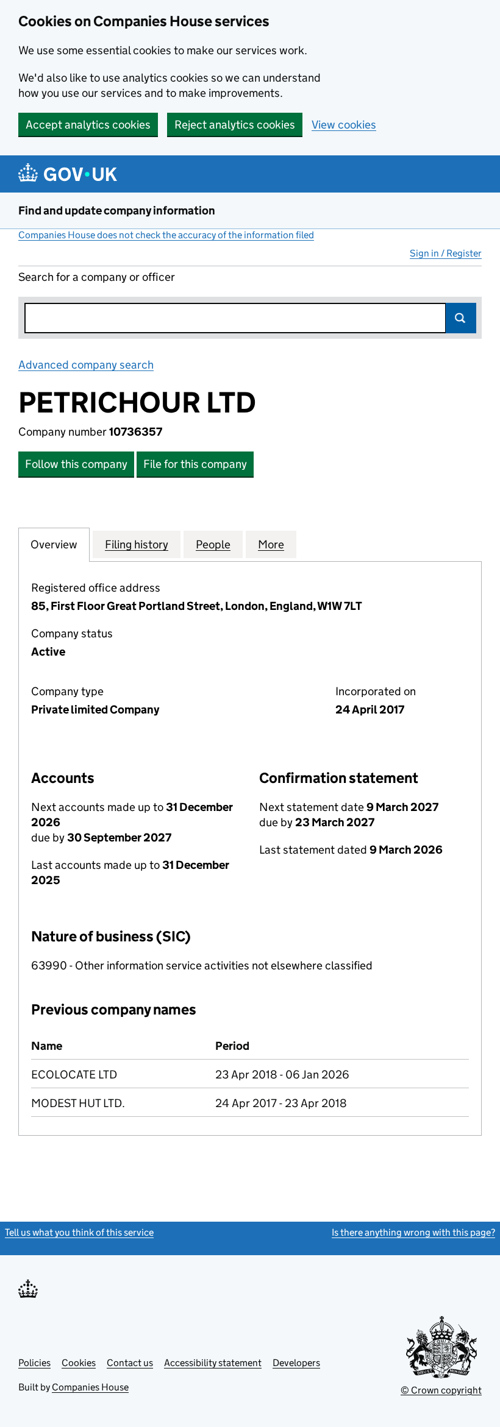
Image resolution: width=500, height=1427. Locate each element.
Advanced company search (86, 365)
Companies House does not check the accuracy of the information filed (166, 235)
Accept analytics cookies (88, 125)
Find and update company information (116, 211)
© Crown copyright (441, 1390)
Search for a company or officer (96, 277)
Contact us (130, 1363)
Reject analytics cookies (234, 125)
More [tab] (271, 544)
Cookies (79, 1363)
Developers (296, 1363)
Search (461, 318)
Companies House (90, 1387)
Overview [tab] (53, 544)
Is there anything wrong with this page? (413, 1232)
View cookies (344, 124)
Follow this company (76, 464)
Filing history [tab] (136, 544)
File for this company (195, 464)
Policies (34, 1363)
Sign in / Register (446, 253)
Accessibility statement (213, 1363)
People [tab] (213, 544)
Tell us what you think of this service (79, 1232)
